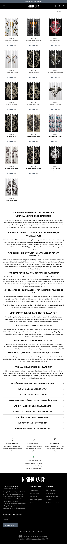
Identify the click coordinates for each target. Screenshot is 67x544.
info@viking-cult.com (41, 361)
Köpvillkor (49, 500)
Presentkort (33, 496)
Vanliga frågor (34, 493)
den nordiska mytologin (20, 244)
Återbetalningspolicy (52, 496)
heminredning (11, 281)
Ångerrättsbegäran (36, 500)
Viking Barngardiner (11, 40)
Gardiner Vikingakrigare (33, 40)
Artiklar (32, 503)
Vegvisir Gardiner (33, 72)
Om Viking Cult (50, 490)
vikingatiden (50, 244)
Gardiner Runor (11, 136)
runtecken (49, 247)
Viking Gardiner (55, 168)
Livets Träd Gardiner (33, 105)
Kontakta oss (34, 490)
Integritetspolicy (51, 493)
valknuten (42, 247)
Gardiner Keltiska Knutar (33, 168)
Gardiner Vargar (55, 40)
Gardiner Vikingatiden (11, 168)
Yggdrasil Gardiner (11, 200)
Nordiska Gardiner (55, 105)
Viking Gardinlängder (11, 72)
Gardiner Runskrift (11, 105)
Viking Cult (11, 38)
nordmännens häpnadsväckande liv (33, 286)
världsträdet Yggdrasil (26, 247)
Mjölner (36, 247)
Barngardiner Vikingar (55, 136)
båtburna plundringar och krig (20, 279)
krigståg (31, 334)
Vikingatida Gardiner (33, 136)
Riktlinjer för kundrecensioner (55, 503)
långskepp (56, 247)
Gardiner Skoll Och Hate (55, 72)
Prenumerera (10, 525)
